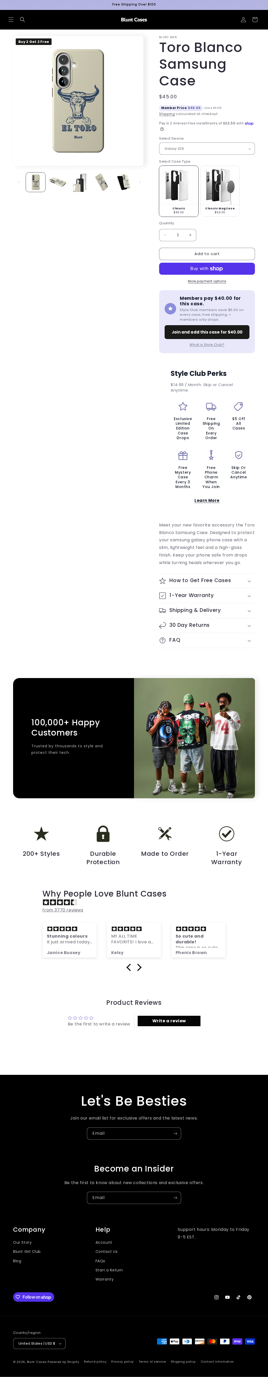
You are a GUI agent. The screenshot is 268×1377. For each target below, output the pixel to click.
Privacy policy (122, 1361)
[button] (11, 19)
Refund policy (95, 1361)
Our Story (22, 1242)
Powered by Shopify (63, 1362)
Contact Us (107, 1251)
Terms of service (152, 1361)
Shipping (167, 114)
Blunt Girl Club (27, 1251)
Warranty (105, 1279)
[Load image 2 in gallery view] (57, 182)
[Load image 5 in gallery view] (123, 182)
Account (104, 1242)
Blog (17, 1261)
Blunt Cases (37, 1362)
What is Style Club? (206, 344)
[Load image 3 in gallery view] (79, 182)
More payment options (207, 281)
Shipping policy (183, 1361)
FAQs (100, 1261)
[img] (136, 902)
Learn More (207, 500)
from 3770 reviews (62, 910)
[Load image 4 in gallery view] (101, 182)
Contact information (217, 1361)
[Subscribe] (175, 1133)
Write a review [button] (169, 1021)
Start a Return (109, 1270)
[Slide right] (140, 182)
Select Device (171, 138)
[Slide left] (19, 182)
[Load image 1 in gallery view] (35, 182)
